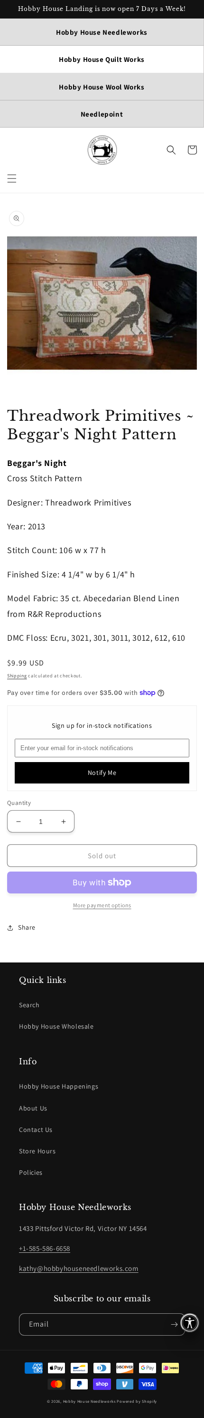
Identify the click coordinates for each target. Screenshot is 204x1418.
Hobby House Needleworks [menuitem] (102, 32)
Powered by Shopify (137, 1401)
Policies (31, 1172)
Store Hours (37, 1151)
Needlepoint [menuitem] (102, 114)
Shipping (17, 676)
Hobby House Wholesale (56, 1026)
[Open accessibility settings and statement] (189, 1322)
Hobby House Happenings (58, 1086)
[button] (11, 178)
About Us (33, 1108)
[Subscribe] (174, 1324)
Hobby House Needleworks (89, 1401)
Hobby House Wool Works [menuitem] (101, 86)
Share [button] (27, 927)
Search (29, 1005)
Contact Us (36, 1129)
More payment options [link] (102, 905)
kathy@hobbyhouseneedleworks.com (79, 1268)
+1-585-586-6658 (44, 1248)
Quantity (19, 803)
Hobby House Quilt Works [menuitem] (102, 59)
